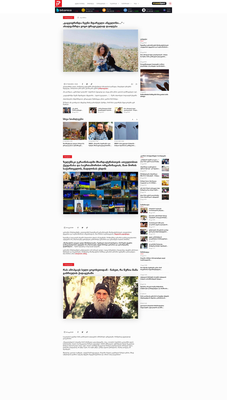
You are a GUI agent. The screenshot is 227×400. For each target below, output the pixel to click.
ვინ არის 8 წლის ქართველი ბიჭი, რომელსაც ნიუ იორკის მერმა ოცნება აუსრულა (150, 189)
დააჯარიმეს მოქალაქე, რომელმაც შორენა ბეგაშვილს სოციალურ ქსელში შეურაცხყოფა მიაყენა (158, 245)
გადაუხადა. (126, 234)
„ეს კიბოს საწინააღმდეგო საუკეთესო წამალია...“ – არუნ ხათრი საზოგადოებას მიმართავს (79, 109)
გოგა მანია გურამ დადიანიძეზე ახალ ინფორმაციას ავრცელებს (149, 196)
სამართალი (144, 205)
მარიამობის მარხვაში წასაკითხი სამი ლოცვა (154, 95)
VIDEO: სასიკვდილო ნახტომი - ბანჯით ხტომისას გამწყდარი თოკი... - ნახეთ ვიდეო (99, 145)
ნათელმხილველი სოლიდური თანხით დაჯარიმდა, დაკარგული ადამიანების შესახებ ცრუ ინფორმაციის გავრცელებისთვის (152, 65)
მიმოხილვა (144, 252)
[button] (133, 119)
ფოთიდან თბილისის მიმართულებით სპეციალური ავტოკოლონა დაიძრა (152, 306)
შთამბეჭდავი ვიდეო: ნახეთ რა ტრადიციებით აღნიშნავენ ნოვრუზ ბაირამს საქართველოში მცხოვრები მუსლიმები (125, 145)
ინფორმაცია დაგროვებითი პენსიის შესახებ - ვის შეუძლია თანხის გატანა (149, 168)
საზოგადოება (68, 17)
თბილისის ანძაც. (81, 253)
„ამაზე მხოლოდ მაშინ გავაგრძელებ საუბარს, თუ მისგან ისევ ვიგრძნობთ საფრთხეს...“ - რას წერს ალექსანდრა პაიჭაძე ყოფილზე (105, 109)
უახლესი (143, 39)
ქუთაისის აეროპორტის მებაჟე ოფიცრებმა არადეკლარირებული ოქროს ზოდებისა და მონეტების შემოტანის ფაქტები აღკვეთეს (158, 216)
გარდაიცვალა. (103, 88)
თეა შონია (83, 17)
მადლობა (118, 234)
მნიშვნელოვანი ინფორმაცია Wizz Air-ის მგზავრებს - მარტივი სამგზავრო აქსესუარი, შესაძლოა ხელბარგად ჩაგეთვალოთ (149, 175)
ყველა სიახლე (80, 3)
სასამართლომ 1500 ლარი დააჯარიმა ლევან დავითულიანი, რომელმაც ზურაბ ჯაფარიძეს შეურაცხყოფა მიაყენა (158, 223)
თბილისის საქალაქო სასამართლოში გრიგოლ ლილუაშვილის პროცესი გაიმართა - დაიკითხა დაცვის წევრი (157, 209)
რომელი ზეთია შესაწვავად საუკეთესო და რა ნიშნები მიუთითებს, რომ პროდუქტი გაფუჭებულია (148, 182)
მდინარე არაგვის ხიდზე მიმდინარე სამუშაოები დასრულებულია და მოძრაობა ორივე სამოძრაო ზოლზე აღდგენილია (153, 287)
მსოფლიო (67, 156)
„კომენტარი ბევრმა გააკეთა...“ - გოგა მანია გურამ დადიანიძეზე (149, 160)
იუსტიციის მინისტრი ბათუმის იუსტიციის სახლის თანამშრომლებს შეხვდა (153, 278)
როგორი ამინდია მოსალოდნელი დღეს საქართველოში (152, 259)
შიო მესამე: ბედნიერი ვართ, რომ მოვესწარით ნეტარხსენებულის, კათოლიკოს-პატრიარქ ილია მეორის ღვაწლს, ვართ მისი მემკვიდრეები (152, 268)
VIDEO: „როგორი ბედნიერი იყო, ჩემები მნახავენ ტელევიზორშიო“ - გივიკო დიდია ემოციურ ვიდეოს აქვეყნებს (74, 145)
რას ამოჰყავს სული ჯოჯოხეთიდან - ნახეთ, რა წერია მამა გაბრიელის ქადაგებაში (131, 109)
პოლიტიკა (90, 3)
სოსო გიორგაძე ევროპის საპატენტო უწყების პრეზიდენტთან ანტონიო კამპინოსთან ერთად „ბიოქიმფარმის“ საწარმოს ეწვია (154, 297)
